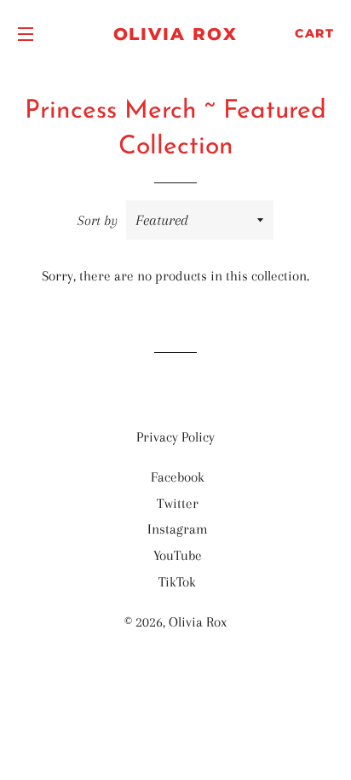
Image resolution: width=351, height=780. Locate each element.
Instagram (177, 529)
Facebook (177, 477)
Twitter (178, 503)
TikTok (177, 582)
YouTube (177, 555)
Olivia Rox (176, 34)
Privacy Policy (175, 437)
